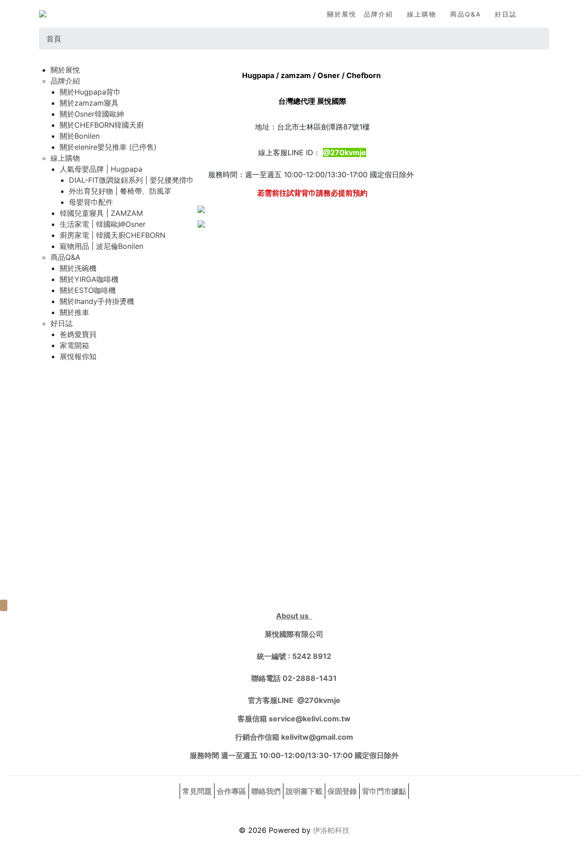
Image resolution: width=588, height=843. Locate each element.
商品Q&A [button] (465, 14)
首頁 (53, 38)
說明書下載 (304, 791)
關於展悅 (341, 14)
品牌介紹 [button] (378, 14)
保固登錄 (342, 791)
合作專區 (231, 791)
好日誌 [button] (506, 14)
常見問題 (197, 791)
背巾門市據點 (384, 791)
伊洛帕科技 (331, 830)
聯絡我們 (266, 791)
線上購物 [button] (421, 14)
